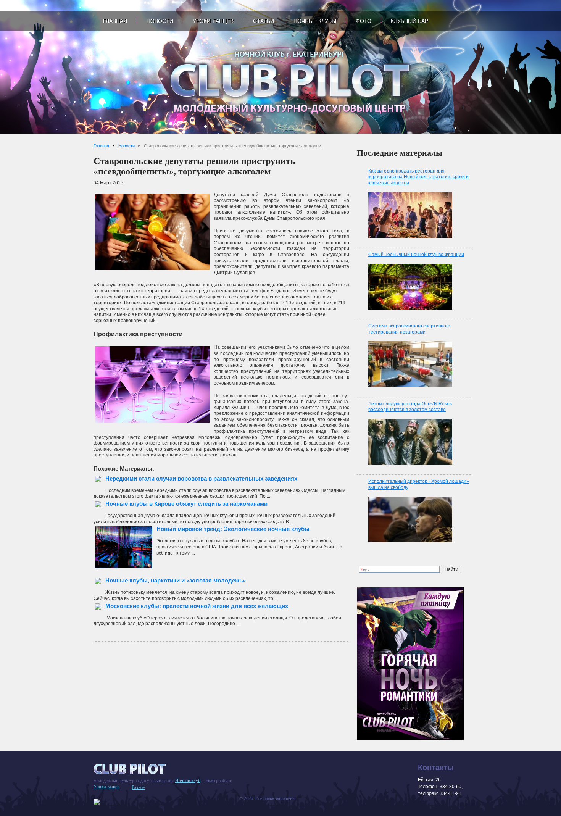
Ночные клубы (314, 21)
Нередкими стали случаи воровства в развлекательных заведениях (201, 478)
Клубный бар (409, 21)
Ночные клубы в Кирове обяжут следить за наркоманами (186, 503)
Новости (160, 21)
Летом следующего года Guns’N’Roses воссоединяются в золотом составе (410, 407)
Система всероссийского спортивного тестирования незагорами (409, 329)
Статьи (263, 21)
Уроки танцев (213, 21)
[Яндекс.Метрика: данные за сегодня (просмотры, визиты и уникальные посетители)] (97, 802)
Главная (115, 21)
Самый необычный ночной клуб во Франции (416, 254)
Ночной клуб (187, 780)
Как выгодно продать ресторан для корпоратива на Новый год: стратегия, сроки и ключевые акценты (418, 176)
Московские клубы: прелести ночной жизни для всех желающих (196, 606)
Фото (363, 21)
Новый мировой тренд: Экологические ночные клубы (233, 529)
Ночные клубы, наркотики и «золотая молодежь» (175, 580)
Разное (138, 787)
